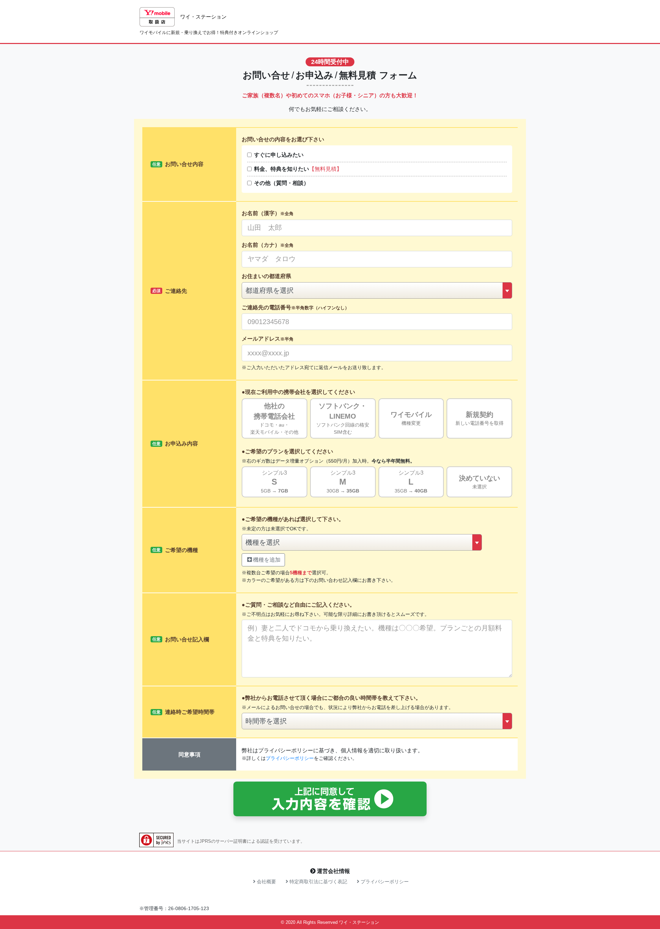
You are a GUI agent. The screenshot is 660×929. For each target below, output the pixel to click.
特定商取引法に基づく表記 (317, 881)
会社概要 (265, 881)
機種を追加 (266, 560)
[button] (330, 799)
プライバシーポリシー (290, 758)
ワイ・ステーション (359, 922)
